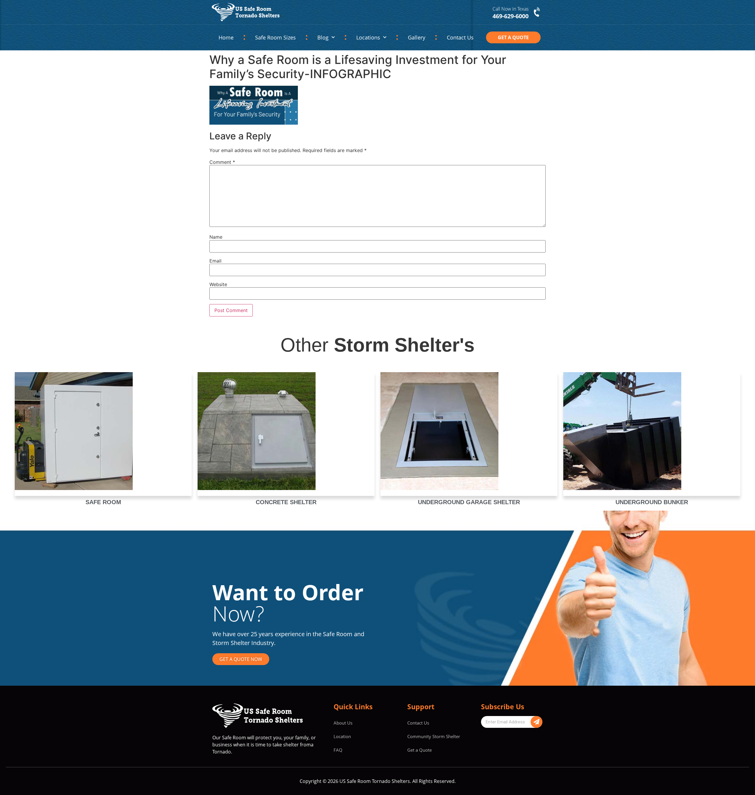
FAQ (338, 750)
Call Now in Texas (510, 9)
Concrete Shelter (286, 502)
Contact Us (460, 37)
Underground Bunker (652, 502)
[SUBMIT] (536, 722)
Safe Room (103, 502)
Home (226, 37)
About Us (343, 723)
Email (215, 260)
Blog (323, 37)
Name (215, 237)
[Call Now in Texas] (537, 12)
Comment (222, 162)
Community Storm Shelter (433, 736)
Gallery (416, 37)
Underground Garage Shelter (469, 502)
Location (342, 736)
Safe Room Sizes (275, 37)
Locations (368, 37)
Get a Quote (419, 750)
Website (218, 284)
